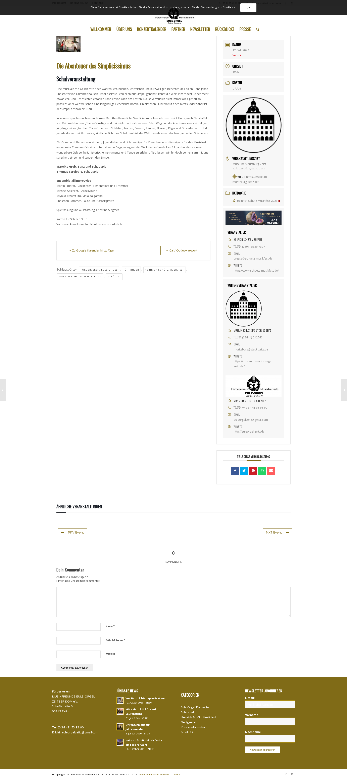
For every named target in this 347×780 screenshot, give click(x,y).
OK (248, 7)
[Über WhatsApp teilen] (262, 471)
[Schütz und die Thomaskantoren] (3, 390)
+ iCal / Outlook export (181, 250)
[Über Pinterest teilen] (253, 471)
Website (110, 653)
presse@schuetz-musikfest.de (253, 258)
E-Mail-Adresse (115, 640)
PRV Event (76, 532)
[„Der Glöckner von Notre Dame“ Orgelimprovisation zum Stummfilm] (344, 390)
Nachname (253, 732)
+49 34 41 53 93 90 (254, 407)
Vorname (251, 715)
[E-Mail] (271, 471)
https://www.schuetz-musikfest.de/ (256, 270)
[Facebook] (286, 774)
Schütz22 (114, 276)
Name (110, 626)
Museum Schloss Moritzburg (80, 276)
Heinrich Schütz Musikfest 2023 (257, 201)
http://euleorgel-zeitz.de (249, 431)
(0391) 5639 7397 (253, 246)
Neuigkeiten (189, 722)
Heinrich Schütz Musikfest (164, 269)
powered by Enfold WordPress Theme (159, 774)
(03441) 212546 (252, 337)
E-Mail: (250, 698)
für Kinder (131, 269)
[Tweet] (244, 471)
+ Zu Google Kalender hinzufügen (92, 250)
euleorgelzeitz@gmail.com (251, 420)
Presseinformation (193, 727)
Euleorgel (187, 712)
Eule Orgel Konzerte (195, 707)
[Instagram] (292, 774)
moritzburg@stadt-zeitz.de (251, 349)
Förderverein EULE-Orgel (99, 269)
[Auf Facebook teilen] (235, 471)
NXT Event (274, 532)
